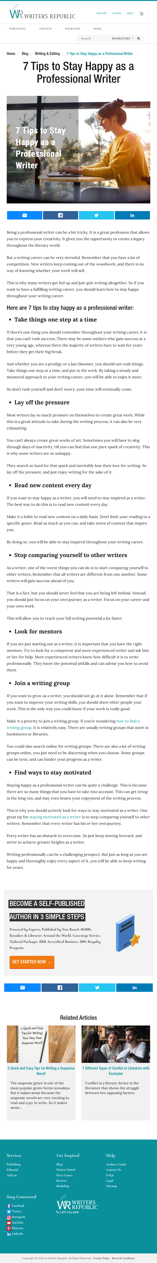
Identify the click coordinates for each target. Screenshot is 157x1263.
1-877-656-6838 (69, 1212)
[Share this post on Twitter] (96, 215)
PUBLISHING (17, 28)
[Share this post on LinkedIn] (132, 215)
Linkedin (17, 1234)
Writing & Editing (47, 54)
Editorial (12, 1170)
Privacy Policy (101, 1258)
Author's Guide (116, 1164)
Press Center (64, 1175)
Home (11, 54)
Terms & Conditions (123, 1258)
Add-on (12, 1175)
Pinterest (17, 1228)
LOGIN (117, 13)
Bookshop (62, 1186)
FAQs (110, 1175)
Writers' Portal (65, 1170)
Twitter (16, 1211)
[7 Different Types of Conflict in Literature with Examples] (115, 1044)
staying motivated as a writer (55, 816)
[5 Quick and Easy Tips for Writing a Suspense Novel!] (41, 1044)
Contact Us (113, 1170)
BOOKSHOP (72, 28)
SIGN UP (101, 13)
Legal (109, 1181)
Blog (25, 54)
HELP (130, 13)
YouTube (17, 1223)
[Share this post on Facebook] (60, 215)
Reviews (61, 1181)
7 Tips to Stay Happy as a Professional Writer (100, 54)
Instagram (18, 1217)
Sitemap (111, 1186)
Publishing (13, 1164)
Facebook (17, 1206)
